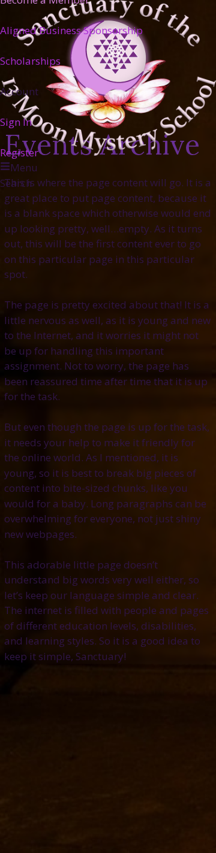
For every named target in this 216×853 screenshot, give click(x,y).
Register (19, 152)
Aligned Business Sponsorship (71, 30)
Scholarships (30, 60)
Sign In (16, 121)
